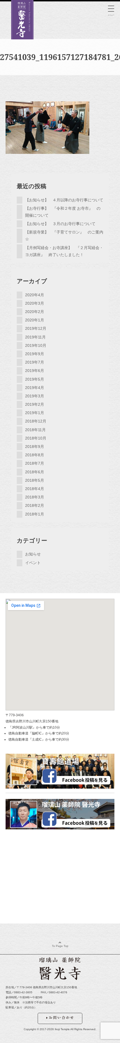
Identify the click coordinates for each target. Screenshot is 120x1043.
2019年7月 (34, 362)
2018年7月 (34, 463)
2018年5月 (34, 480)
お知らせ (33, 554)
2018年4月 (34, 488)
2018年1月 (34, 514)
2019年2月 (34, 404)
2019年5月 (34, 379)
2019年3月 (34, 396)
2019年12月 (35, 328)
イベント (33, 562)
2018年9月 (34, 446)
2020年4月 (34, 295)
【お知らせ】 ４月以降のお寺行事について (64, 200)
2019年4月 (34, 387)
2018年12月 (35, 421)
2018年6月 (34, 472)
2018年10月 (35, 438)
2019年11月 (35, 337)
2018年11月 (35, 430)
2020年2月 (34, 311)
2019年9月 (34, 354)
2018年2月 (34, 505)
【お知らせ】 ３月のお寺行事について (60, 223)
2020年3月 (34, 303)
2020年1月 (34, 320)
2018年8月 (34, 455)
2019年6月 (34, 370)
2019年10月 (35, 345)
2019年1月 (34, 412)
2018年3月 (34, 497)
